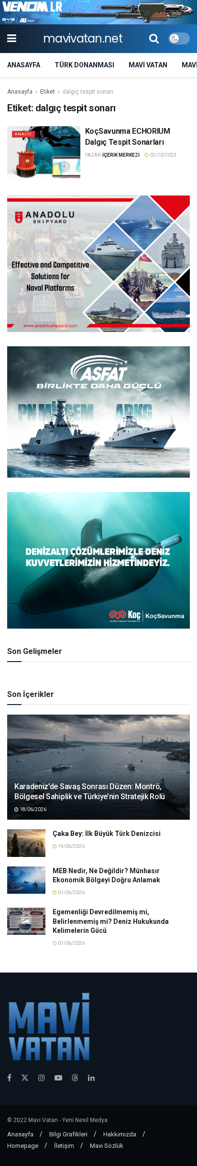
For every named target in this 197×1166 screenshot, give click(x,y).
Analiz (23, 134)
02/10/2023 (162, 155)
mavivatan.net (82, 38)
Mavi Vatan (148, 65)
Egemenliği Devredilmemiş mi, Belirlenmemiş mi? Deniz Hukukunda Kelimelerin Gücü (111, 921)
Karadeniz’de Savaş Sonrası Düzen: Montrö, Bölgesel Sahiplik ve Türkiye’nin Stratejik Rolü (89, 791)
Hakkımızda (119, 1134)
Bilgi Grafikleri (68, 1134)
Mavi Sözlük (106, 1145)
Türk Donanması (84, 65)
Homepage (22, 1145)
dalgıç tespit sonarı (88, 91)
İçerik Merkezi (121, 155)
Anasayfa (23, 65)
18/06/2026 (32, 809)
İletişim (64, 1145)
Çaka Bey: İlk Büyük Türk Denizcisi (107, 833)
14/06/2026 (71, 846)
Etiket (47, 91)
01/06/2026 (71, 892)
